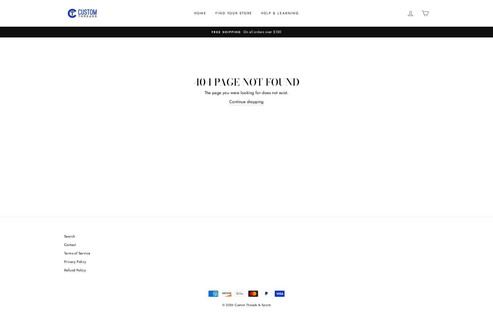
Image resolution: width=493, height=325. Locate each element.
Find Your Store (233, 13)
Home (200, 13)
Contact (70, 244)
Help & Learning (280, 13)
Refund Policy (75, 270)
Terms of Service (77, 253)
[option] (246, 32)
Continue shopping (246, 102)
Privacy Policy (75, 261)
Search (69, 236)
